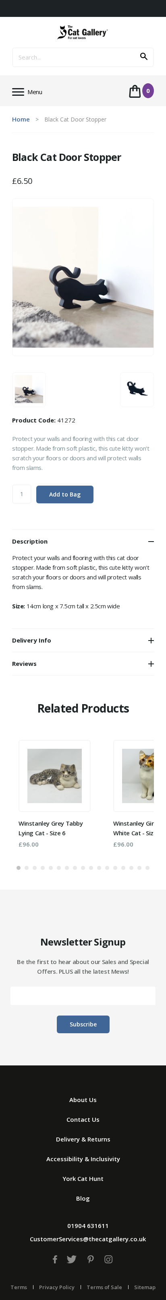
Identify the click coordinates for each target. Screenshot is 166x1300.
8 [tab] (75, 868)
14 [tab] (123, 868)
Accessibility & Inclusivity (83, 1159)
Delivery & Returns (83, 1139)
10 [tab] (91, 868)
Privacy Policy (57, 1287)
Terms (18, 1287)
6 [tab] (59, 868)
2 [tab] (27, 868)
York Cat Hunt (83, 1178)
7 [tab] (67, 868)
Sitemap (145, 1287)
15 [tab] (131, 868)
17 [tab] (147, 868)
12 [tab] (107, 868)
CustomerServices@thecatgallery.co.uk (88, 1239)
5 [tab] (51, 868)
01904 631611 (88, 1226)
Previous (30, 795)
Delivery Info (31, 640)
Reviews (24, 663)
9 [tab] (83, 868)
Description (30, 541)
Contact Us (83, 1119)
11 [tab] (99, 868)
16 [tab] (139, 868)
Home (21, 119)
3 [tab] (35, 868)
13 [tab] (115, 868)
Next (136, 795)
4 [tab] (43, 868)
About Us (83, 1100)
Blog (83, 1198)
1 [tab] (19, 868)
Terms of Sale (104, 1287)
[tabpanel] (54, 794)
